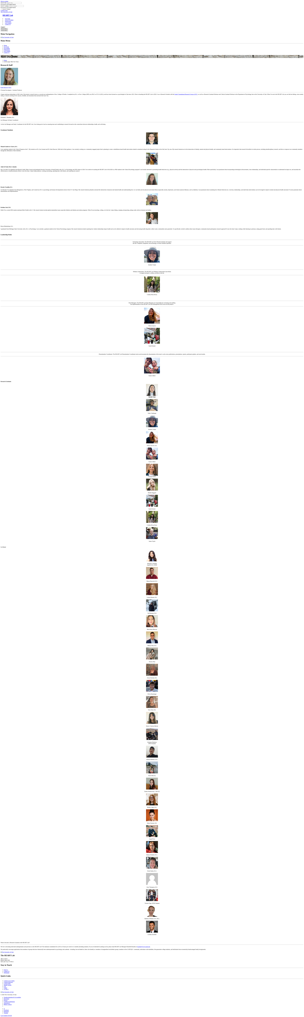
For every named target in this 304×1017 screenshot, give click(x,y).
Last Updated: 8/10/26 (6, 1015)
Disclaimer (6, 998)
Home (5, 45)
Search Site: (4, 2)
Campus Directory (8, 982)
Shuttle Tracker (7, 985)
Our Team (6, 47)
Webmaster (6, 972)
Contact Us (8, 24)
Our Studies (7, 48)
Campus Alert (4, 10)
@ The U (6, 989)
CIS (5, 986)
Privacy (6, 1000)
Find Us (6, 970)
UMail (5, 988)
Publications (7, 49)
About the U (7, 1003)
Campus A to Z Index (9, 980)
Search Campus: (5, 6)
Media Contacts (8, 1004)
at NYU (195, 94)
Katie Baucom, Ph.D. (6, 87)
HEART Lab (8, 15)
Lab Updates (7, 51)
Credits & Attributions (9, 1001)
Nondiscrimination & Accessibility (12, 997)
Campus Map (7, 983)
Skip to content (4, 1)
